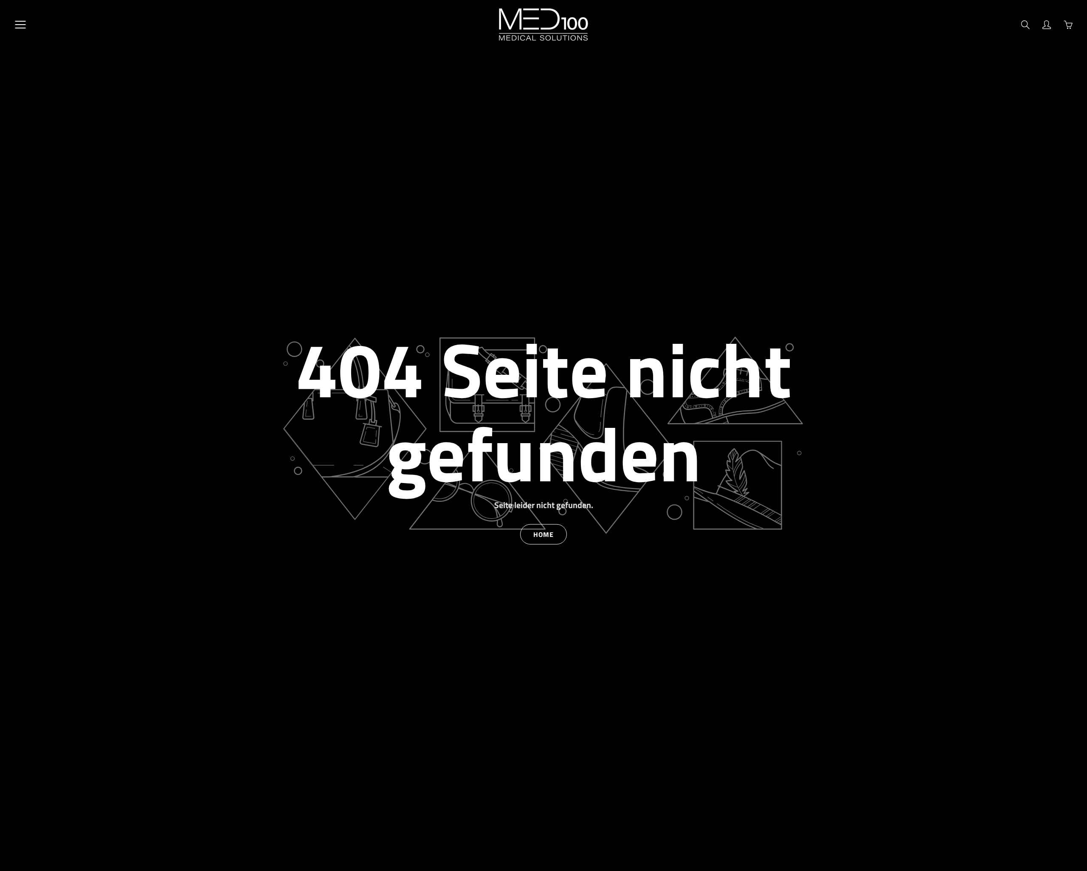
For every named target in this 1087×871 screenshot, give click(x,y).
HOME (543, 534)
